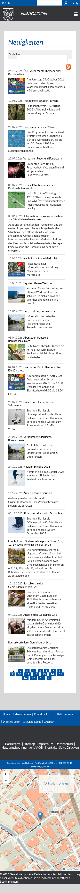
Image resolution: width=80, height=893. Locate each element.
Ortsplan (49, 721)
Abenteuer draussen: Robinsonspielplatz (28, 339)
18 (41, 678)
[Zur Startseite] (7, 20)
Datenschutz (64, 744)
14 (52, 674)
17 (33, 678)
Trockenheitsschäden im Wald (40, 100)
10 (19, 674)
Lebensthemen (22, 714)
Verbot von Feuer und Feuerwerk (42, 158)
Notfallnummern (63, 714)
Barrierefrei (13, 744)
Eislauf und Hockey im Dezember (42, 513)
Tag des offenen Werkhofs (38, 283)
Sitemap (29, 744)
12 (36, 674)
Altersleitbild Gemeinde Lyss (40, 614)
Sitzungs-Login (32, 721)
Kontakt (51, 747)
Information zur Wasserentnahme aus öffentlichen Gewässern (35, 217)
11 (27, 674)
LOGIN (6, 2)
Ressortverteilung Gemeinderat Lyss (29, 642)
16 (25, 678)
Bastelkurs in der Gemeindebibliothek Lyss (25, 585)
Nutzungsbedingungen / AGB (22, 747)
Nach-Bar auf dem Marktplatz (40, 258)
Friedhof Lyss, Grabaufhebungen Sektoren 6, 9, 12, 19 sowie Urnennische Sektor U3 (35, 543)
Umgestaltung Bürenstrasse (39, 311)
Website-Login (11, 721)
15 (60, 674)
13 (44, 674)
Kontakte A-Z (42, 714)
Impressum (45, 744)
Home (6, 714)
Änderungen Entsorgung (37, 493)
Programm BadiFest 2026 (38, 127)
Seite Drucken (69, 747)
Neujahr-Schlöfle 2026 (36, 466)
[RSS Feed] (68, 69)
